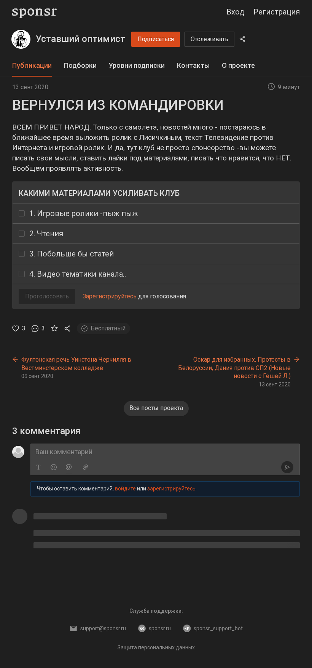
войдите (125, 488)
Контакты (193, 65)
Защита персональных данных (156, 647)
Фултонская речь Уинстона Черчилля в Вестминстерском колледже (76, 364)
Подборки (80, 65)
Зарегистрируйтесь (110, 296)
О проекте (238, 65)
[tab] (32, 65)
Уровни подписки (137, 65)
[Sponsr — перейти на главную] (34, 12)
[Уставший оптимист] (20, 39)
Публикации (32, 65)
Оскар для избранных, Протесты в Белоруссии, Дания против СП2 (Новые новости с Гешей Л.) (234, 368)
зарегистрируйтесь (171, 488)
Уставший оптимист (80, 39)
